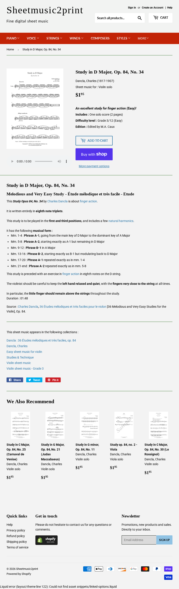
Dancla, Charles (17, 346)
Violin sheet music (19, 363)
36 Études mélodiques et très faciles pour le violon (73, 306)
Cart (164, 17)
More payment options (94, 166)
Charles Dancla (57, 201)
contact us (76, 524)
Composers (100, 38)
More (142, 38)
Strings (53, 38)
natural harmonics (120, 221)
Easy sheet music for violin (24, 351)
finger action (88, 201)
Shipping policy (17, 541)
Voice (32, 38)
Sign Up (164, 540)
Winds (75, 38)
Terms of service (17, 547)
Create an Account (152, 7)
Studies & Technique (20, 357)
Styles (122, 38)
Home (10, 49)
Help (169, 7)
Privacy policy (16, 530)
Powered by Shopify (19, 573)
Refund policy (16, 536)
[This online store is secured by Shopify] (46, 544)
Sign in (132, 7)
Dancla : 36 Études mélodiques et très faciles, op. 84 (41, 340)
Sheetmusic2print (27, 568)
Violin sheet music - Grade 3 (25, 368)
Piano (12, 38)
